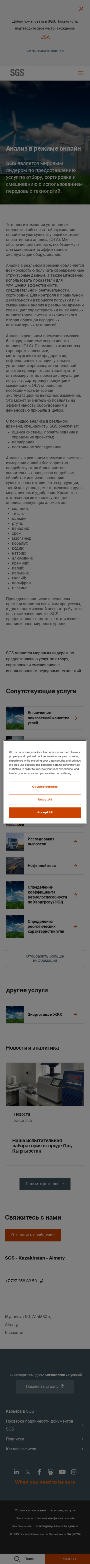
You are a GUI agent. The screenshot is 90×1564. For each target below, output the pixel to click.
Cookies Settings (45, 787)
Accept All (45, 812)
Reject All (45, 799)
